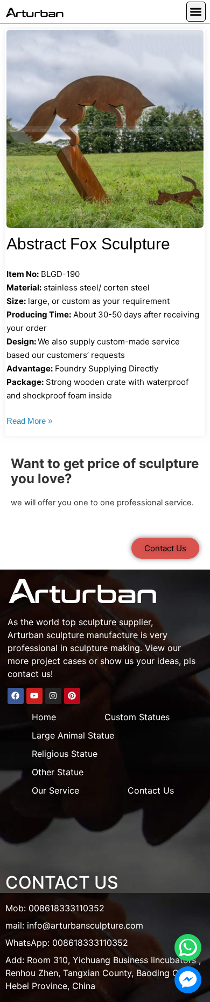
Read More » (29, 420)
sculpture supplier (115, 622)
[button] (196, 12)
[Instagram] (53, 696)
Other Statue (57, 772)
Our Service (55, 790)
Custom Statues (137, 717)
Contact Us (151, 790)
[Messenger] (187, 979)
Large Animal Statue (73, 735)
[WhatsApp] (187, 947)
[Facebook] (16, 696)
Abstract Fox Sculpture (88, 244)
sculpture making (105, 647)
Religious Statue (64, 753)
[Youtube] (34, 696)
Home (44, 717)
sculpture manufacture (92, 634)
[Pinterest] (72, 696)
